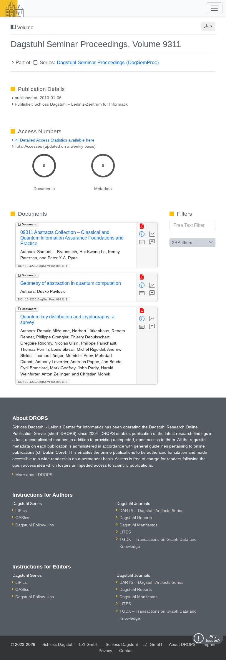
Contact (126, 650)
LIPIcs (21, 510)
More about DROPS (33, 474)
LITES (125, 532)
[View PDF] (142, 226)
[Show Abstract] (142, 242)
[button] (208, 26)
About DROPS (182, 644)
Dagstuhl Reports (135, 517)
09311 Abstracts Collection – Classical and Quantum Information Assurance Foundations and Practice (72, 238)
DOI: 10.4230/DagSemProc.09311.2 (42, 299)
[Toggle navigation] (214, 8)
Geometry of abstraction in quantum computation (70, 283)
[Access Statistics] (152, 234)
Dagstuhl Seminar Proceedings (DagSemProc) (108, 62)
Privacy (105, 650)
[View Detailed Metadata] (142, 234)
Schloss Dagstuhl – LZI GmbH (70, 644)
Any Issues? (213, 638)
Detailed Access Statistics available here (56, 140)
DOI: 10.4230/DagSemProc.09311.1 (42, 265)
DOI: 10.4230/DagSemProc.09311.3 (42, 381)
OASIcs (22, 517)
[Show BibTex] (152, 242)
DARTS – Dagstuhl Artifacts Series (151, 510)
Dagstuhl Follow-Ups (34, 525)
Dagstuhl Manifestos (138, 525)
